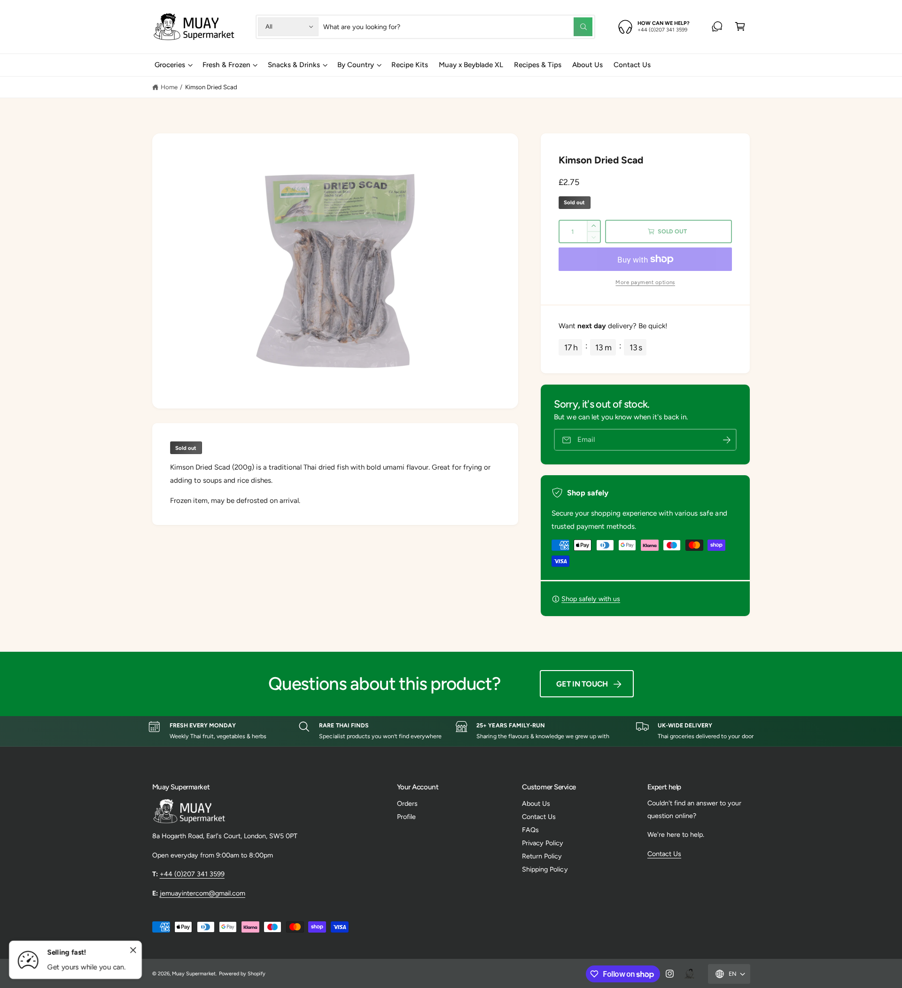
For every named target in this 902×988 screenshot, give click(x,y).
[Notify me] (727, 440)
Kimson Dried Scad (211, 87)
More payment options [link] (645, 282)
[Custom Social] (689, 974)
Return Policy (542, 856)
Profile (406, 816)
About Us (536, 803)
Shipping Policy (545, 869)
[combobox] (458, 26)
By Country (355, 65)
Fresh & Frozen (226, 65)
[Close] (133, 950)
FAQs (530, 830)
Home (169, 87)
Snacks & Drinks (294, 65)
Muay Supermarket (194, 974)
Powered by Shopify (242, 974)
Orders (407, 803)
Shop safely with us (590, 598)
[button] (740, 26)
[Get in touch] (717, 26)
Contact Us (539, 816)
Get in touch (582, 683)
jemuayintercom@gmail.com (202, 893)
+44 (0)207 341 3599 (192, 874)
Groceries (170, 65)
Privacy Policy (542, 843)
